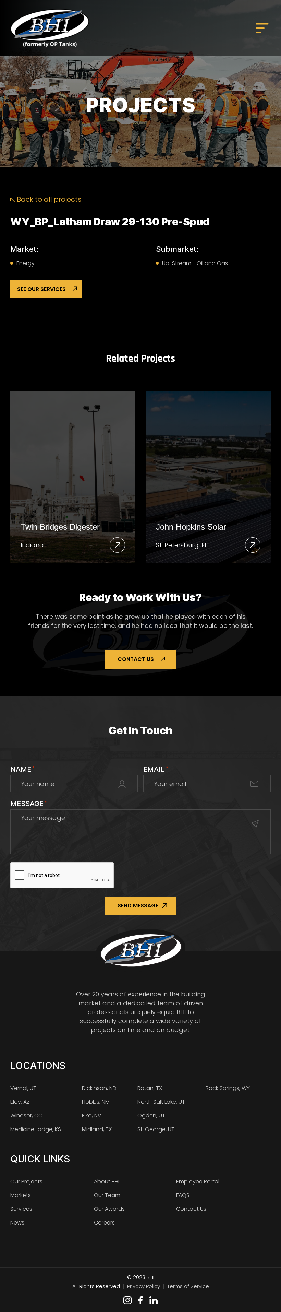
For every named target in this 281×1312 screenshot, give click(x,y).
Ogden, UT (151, 1116)
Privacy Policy (143, 1286)
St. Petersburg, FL (181, 545)
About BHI (106, 1181)
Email (155, 769)
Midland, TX (97, 1129)
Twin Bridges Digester (60, 526)
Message (28, 803)
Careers (104, 1223)
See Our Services (41, 289)
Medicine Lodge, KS (35, 1129)
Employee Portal (197, 1181)
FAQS (183, 1195)
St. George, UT (155, 1129)
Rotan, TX (149, 1088)
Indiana (32, 545)
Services (21, 1209)
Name (22, 769)
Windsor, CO (26, 1116)
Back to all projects (48, 199)
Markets (20, 1195)
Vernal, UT (23, 1088)
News (17, 1223)
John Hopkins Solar (191, 526)
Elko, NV (91, 1116)
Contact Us (136, 659)
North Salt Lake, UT (161, 1102)
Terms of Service (188, 1286)
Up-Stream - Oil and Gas (195, 263)
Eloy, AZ (20, 1102)
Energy (25, 263)
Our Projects (26, 1181)
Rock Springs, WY (228, 1088)
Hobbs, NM (96, 1102)
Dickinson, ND (99, 1088)
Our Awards (109, 1209)
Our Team (107, 1195)
